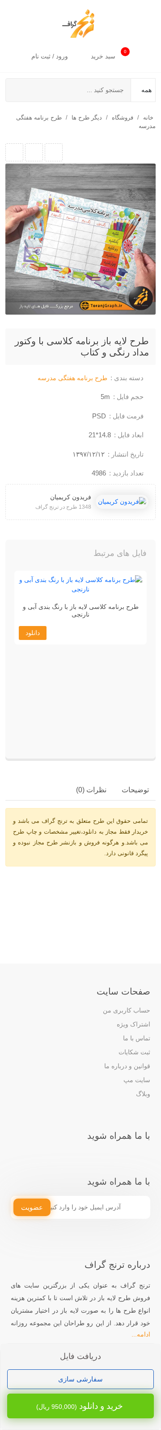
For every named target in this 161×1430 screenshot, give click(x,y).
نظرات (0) (91, 790)
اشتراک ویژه (133, 1024)
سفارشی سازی (80, 1379)
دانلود (32, 632)
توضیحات (135, 790)
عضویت (32, 1207)
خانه (148, 117)
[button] (30, 555)
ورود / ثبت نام (50, 56)
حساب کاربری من (126, 1010)
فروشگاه (122, 117)
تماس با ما (136, 1038)
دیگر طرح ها (87, 117)
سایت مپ (136, 1080)
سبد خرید (109, 54)
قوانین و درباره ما (127, 1066)
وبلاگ (143, 1093)
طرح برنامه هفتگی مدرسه (72, 378)
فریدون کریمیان (70, 497)
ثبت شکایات (134, 1052)
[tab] (135, 790)
